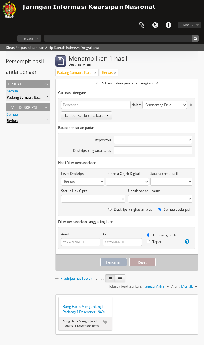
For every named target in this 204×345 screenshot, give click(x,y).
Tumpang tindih (165, 235)
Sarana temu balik (164, 173)
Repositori (103, 139)
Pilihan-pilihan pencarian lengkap (127, 83)
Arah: (175, 286)
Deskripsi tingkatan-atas (92, 150)
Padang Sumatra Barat (24, 97)
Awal (65, 234)
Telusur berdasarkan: (125, 286)
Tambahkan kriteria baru (84, 115)
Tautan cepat (168, 25)
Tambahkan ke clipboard (105, 322)
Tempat (14, 83)
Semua (12, 91)
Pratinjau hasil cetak (76, 278)
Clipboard (141, 25)
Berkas (12, 120)
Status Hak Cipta (74, 190)
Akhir (107, 234)
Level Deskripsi (22, 106)
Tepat (157, 241)
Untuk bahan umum (144, 190)
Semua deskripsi (176, 209)
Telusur (27, 38)
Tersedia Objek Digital (123, 173)
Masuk (188, 25)
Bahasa (155, 25)
